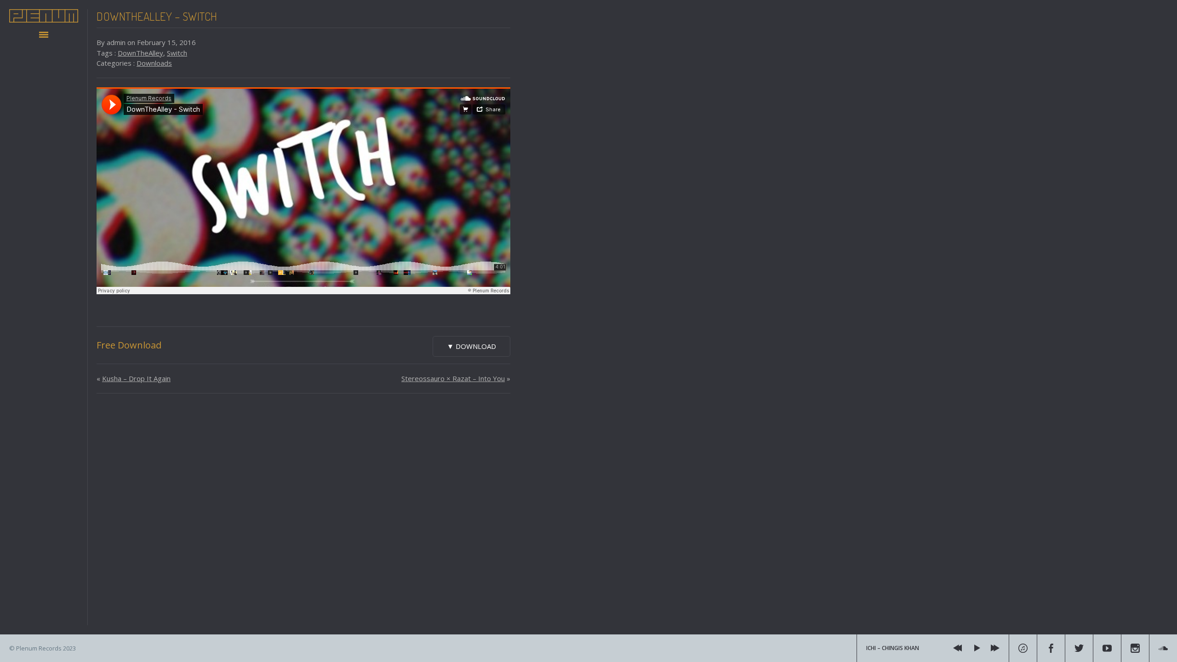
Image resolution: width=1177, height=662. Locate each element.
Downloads (154, 63)
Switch (177, 52)
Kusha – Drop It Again (136, 378)
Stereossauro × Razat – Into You (453, 378)
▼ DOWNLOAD (471, 346)
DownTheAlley (140, 52)
